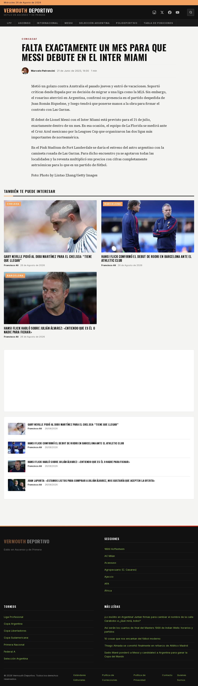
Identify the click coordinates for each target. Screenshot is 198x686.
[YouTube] (177, 12)
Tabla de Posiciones (158, 23)
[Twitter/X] (162, 12)
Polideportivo (126, 23)
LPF (9, 23)
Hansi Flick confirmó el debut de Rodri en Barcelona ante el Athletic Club (146, 258)
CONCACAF (29, 39)
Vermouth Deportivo (24, 675)
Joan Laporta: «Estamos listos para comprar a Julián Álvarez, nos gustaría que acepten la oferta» (91, 481)
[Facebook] (169, 12)
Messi (69, 23)
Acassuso (110, 562)
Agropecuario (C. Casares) (120, 569)
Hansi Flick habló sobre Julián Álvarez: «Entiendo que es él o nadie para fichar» (49, 330)
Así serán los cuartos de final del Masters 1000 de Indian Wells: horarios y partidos (148, 629)
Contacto (167, 675)
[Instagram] (154, 12)
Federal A (9, 651)
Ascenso (24, 23)
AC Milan (109, 556)
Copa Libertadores (15, 630)
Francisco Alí (11, 265)
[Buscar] (190, 12)
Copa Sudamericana (16, 637)
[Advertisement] (99, 381)
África (108, 590)
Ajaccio (109, 576)
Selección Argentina (94, 23)
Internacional (47, 23)
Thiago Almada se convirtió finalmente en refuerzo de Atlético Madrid (146, 645)
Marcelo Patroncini (43, 70)
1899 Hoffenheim (114, 549)
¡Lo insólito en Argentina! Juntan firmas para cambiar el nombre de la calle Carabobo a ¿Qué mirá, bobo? (148, 619)
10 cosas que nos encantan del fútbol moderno (132, 638)
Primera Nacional (14, 644)
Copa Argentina (13, 623)
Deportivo (28, 10)
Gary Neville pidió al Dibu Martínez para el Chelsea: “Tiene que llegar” (48, 258)
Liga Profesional (13, 617)
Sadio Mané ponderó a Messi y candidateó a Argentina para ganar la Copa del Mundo (145, 654)
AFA (106, 583)
